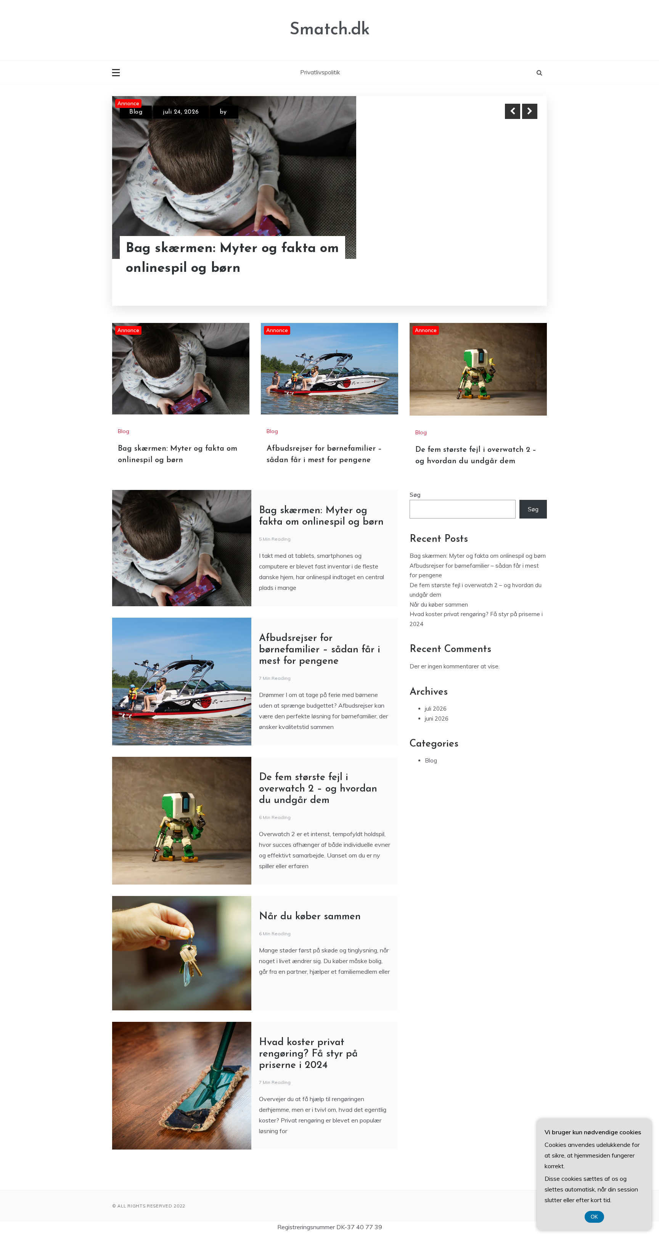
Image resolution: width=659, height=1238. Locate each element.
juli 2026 (436, 708)
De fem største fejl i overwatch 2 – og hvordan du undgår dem (318, 789)
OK (594, 1217)
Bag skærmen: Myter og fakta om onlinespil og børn (232, 259)
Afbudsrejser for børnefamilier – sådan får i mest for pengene (319, 649)
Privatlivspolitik (320, 72)
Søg (415, 494)
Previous (512, 111)
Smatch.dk (329, 30)
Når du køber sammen (310, 917)
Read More (516, 259)
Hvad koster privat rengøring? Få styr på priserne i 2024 (308, 1054)
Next (529, 111)
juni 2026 (436, 718)
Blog (135, 112)
